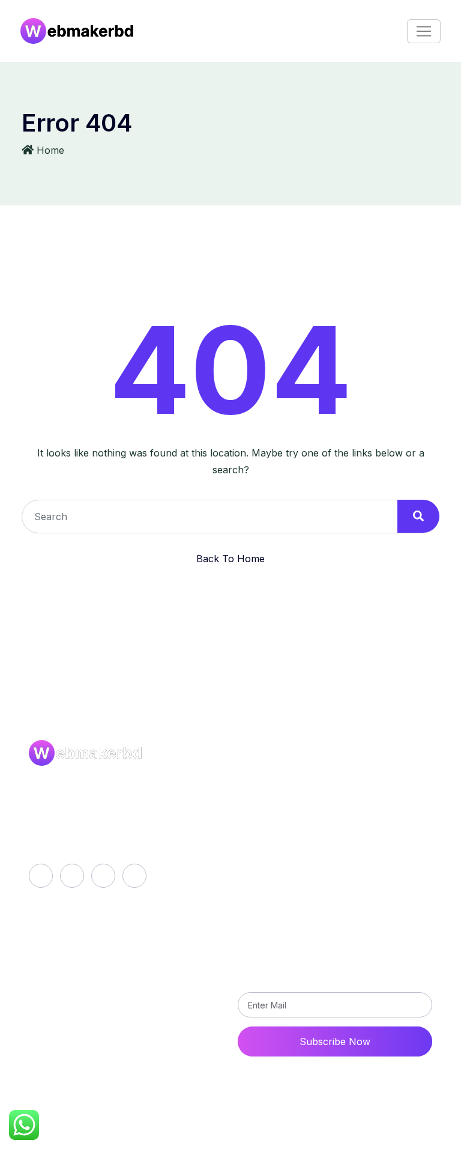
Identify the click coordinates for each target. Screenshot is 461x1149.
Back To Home (230, 559)
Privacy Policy (281, 842)
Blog (259, 801)
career (85, 973)
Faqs (259, 822)
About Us (270, 781)
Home (50, 150)
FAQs (69, 1141)
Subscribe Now (335, 1041)
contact (87, 993)
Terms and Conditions (298, 862)
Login (82, 953)
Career (36, 1141)
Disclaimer (111, 1141)
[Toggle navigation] (424, 31)
